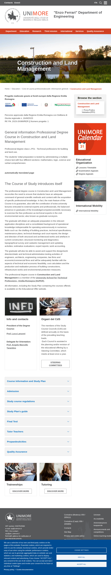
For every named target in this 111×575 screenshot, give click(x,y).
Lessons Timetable (87, 168)
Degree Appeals (86, 174)
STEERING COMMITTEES (55, 363)
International (66, 31)
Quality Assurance (95, 31)
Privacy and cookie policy (74, 536)
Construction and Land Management (88, 105)
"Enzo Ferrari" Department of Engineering (78, 14)
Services (80, 31)
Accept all (81, 564)
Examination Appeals (88, 171)
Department (11, 31)
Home (7, 89)
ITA (95, 3)
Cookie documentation (24, 569)
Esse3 (17, 3)
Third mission (50, 31)
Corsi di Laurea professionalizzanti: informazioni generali (45, 89)
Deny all (81, 557)
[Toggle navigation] (105, 3)
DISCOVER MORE (20, 491)
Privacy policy (9, 569)
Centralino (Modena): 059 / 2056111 (74, 516)
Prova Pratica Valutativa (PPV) (88, 111)
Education (24, 31)
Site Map (67, 532)
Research (36, 31)
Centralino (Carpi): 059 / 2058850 (73, 522)
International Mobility (88, 211)
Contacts (8, 3)
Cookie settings (81, 550)
